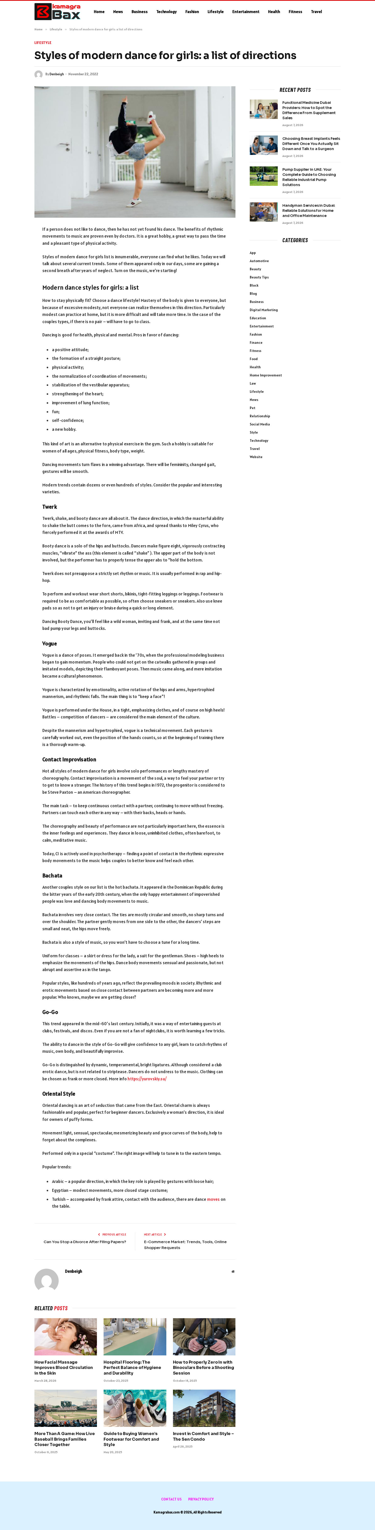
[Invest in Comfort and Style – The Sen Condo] (204, 1408)
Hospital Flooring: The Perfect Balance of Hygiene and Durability (132, 1368)
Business (140, 11)
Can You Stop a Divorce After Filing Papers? (85, 1241)
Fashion (192, 11)
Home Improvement (266, 375)
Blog (253, 293)
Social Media (260, 424)
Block (254, 285)
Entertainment (245, 11)
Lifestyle (216, 11)
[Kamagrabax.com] (57, 12)
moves (213, 1199)
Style (254, 432)
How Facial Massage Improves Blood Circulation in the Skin (63, 1368)
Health (274, 11)
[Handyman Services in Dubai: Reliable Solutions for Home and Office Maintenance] (264, 212)
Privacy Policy (201, 1499)
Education (258, 318)
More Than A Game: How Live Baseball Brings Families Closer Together (64, 1439)
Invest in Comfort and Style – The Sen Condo (203, 1436)
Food (254, 359)
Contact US (171, 1499)
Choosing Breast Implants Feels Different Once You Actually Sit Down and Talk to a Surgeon (311, 143)
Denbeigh (56, 74)
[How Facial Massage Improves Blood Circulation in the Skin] (65, 1336)
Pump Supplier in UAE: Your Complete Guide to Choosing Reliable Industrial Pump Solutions (309, 177)
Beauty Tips (259, 277)
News (118, 11)
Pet (252, 408)
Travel (316, 11)
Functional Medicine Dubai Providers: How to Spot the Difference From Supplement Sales (308, 110)
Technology (166, 11)
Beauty (255, 269)
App (253, 252)
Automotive (259, 261)
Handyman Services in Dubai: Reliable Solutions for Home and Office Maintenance (308, 210)
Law (253, 383)
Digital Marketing (264, 310)
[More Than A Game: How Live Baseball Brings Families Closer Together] (65, 1408)
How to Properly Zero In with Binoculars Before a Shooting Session (203, 1368)
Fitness (295, 11)
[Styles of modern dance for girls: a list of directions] (134, 152)
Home (99, 11)
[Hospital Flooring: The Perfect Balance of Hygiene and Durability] (135, 1336)
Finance (256, 342)
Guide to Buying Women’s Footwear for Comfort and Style (131, 1439)
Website (256, 457)
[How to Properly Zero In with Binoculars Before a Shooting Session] (204, 1336)
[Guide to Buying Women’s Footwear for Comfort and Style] (135, 1408)
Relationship (260, 416)
